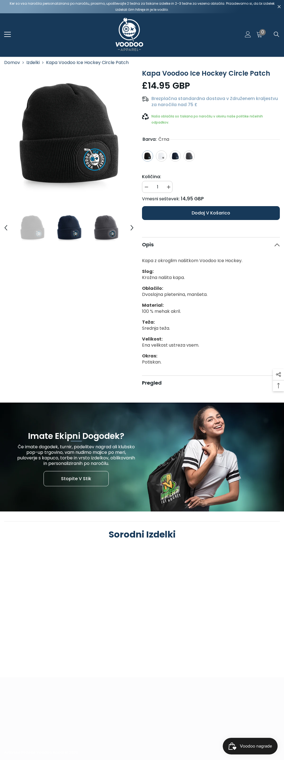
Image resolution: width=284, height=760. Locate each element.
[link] (37, 641)
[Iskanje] (276, 34)
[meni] (7, 34)
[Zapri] (279, 7)
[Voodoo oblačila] (142, 457)
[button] (6, 228)
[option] (69, 134)
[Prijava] (248, 34)
